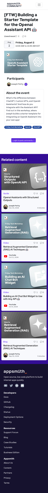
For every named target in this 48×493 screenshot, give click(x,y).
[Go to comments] (23, 36)
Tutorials (8, 447)
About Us (8, 463)
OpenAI (28, 127)
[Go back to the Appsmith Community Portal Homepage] (14, 5)
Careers (7, 468)
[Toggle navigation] (39, 4)
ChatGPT (37, 127)
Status (7, 412)
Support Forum (11, 432)
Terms (6, 483)
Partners (8, 473)
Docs (6, 397)
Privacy (7, 478)
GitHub (7, 402)
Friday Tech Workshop (13, 127)
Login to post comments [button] (23, 140)
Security (8, 422)
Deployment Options (13, 417)
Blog (6, 437)
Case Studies (10, 442)
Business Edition (11, 453)
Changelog (9, 407)
